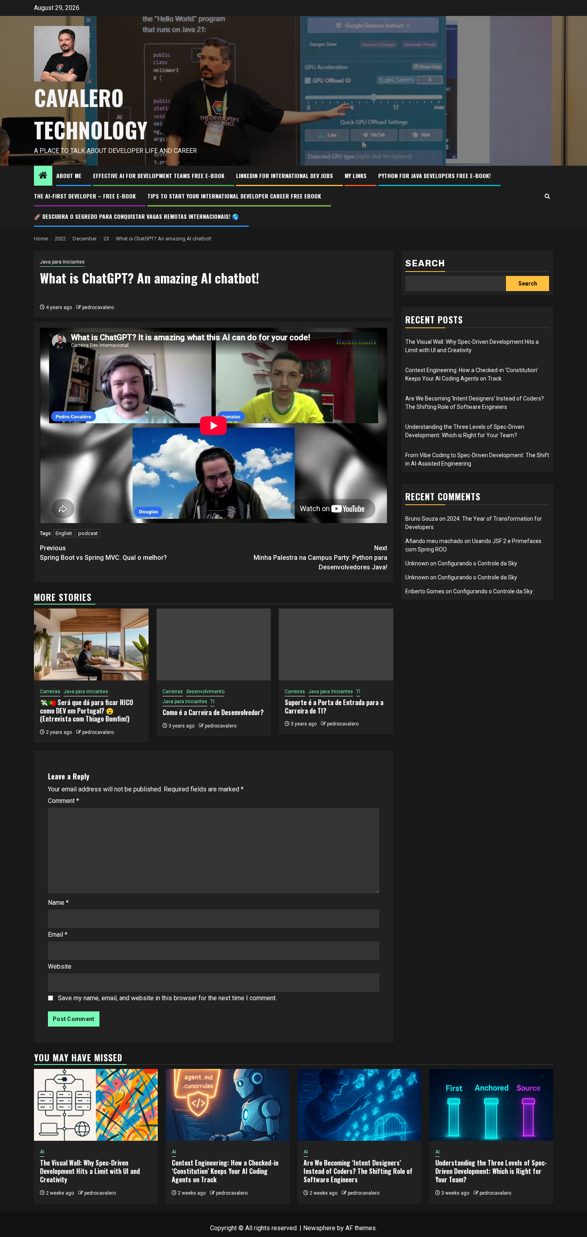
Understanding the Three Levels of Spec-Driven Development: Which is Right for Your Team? (491, 1171)
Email (57, 934)
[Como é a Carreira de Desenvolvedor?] (214, 644)
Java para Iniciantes (62, 262)
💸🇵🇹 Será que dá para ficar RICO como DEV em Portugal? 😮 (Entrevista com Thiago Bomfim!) (86, 711)
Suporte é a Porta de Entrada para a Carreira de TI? (334, 707)
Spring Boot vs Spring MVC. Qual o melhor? (103, 552)
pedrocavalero (98, 307)
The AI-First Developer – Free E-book (85, 196)
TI (212, 701)
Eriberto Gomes (424, 591)
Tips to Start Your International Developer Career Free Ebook (234, 196)
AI (42, 1152)
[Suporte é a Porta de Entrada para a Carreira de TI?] (336, 644)
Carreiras (50, 691)
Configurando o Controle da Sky (477, 563)
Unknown (417, 563)
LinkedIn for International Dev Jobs (284, 175)
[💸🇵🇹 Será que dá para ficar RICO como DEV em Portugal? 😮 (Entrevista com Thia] (91, 644)
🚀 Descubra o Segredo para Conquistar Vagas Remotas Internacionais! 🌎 (136, 216)
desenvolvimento (205, 691)
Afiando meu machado (434, 541)
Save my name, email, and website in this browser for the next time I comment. (167, 998)
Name (58, 902)
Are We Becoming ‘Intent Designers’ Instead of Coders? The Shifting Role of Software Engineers (357, 1171)
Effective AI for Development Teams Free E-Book (158, 175)
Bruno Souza (421, 518)
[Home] (43, 176)
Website (59, 966)
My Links (356, 175)
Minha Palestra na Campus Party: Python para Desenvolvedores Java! (320, 557)
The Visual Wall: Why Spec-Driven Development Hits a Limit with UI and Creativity (90, 1171)
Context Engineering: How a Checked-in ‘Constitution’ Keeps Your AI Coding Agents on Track (225, 1171)
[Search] (547, 196)
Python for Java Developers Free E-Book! (434, 175)
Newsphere (319, 1228)
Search (425, 263)
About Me (68, 175)
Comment (63, 801)
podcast (88, 533)
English (64, 533)
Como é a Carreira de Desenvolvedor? (213, 712)
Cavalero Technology (90, 113)
